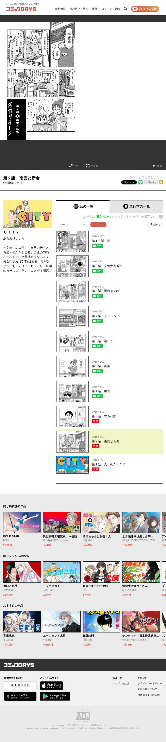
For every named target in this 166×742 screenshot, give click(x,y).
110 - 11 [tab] (81, 224)
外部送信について (147, 689)
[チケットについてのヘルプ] (161, 217)
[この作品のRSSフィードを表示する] (161, 182)
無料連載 (60, 8)
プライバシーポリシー (150, 683)
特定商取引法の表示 (149, 694)
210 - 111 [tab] (64, 224)
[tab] (83, 206)
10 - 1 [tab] (98, 224)
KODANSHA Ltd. (34, 728)
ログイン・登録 (110, 8)
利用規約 (142, 677)
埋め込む (152, 182)
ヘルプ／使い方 (121, 683)
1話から (157, 224)
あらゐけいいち (13, 238)
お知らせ (117, 677)
